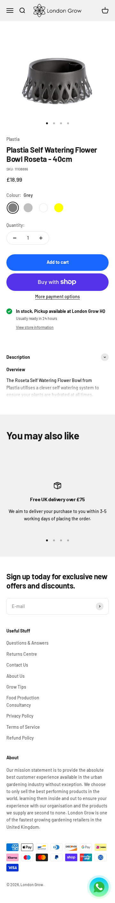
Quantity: (15, 225)
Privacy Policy (20, 716)
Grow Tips (16, 687)
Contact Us (17, 665)
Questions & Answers (27, 643)
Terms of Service (23, 727)
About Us (15, 676)
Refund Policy (20, 737)
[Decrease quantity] (15, 238)
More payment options (57, 296)
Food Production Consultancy (22, 701)
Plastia (12, 139)
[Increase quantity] (41, 238)
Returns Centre (21, 654)
